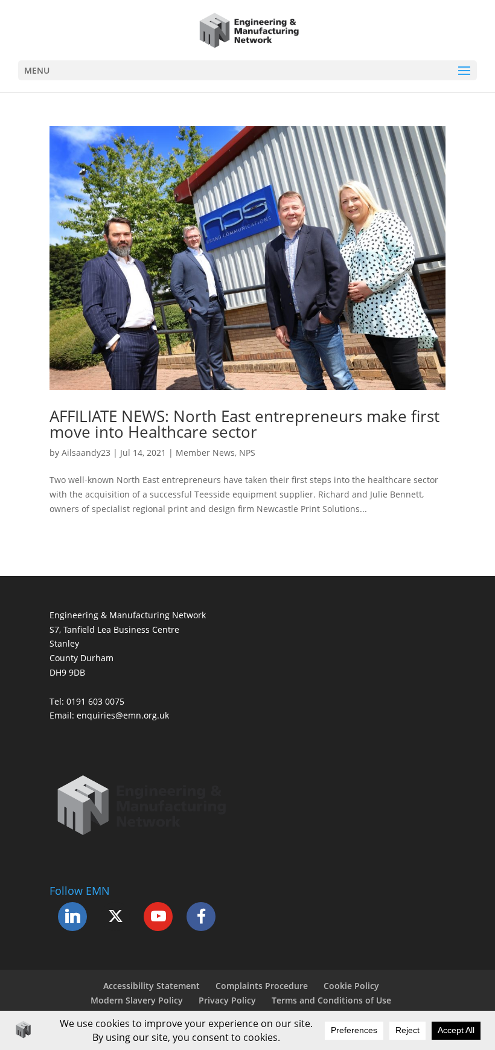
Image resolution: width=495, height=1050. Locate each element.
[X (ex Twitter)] (115, 916)
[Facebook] (201, 916)
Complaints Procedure (262, 985)
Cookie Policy (351, 985)
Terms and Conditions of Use (331, 1000)
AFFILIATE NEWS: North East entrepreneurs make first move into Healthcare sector (244, 424)
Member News (205, 452)
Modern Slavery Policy (137, 1000)
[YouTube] (158, 916)
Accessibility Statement (151, 985)
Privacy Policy (227, 1000)
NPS (247, 452)
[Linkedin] (72, 916)
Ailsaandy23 (86, 452)
